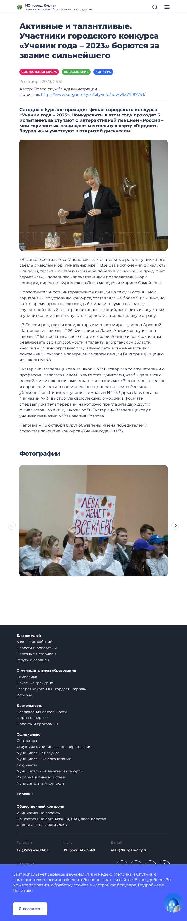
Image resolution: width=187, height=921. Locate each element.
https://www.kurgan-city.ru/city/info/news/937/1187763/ (93, 94)
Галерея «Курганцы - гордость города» (52, 689)
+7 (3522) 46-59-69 (79, 850)
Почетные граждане (35, 683)
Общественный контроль (40, 807)
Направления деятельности (42, 712)
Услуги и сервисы (33, 660)
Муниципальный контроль (41, 783)
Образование (76, 72)
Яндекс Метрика (114, 874)
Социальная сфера (39, 72)
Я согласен (30, 908)
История (24, 695)
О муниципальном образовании (46, 671)
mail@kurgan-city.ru (129, 850)
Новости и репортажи (37, 648)
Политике (23, 890)
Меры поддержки (33, 718)
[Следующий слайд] (175, 526)
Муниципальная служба (38, 753)
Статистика (27, 740)
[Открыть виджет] (173, 903)
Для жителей (29, 635)
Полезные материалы (36, 654)
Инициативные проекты (39, 813)
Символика (27, 677)
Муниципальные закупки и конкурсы (50, 771)
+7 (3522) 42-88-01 (32, 850)
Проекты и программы (37, 724)
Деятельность (29, 706)
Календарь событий (35, 642)
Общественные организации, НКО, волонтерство (61, 819)
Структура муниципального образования (54, 747)
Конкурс (103, 72)
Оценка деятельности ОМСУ (42, 825)
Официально (28, 734)
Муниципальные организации (44, 759)
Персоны (25, 794)
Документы (27, 765)
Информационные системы (41, 777)
